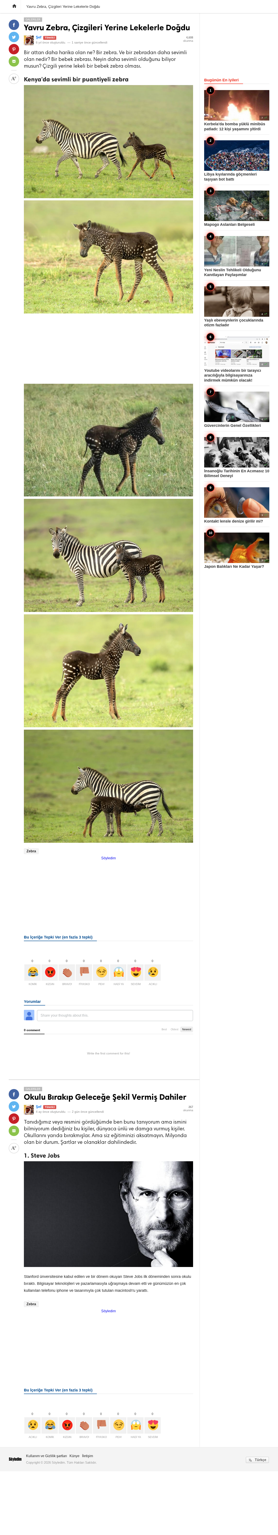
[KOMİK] (32, 972)
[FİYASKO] (84, 972)
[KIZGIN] (49, 972)
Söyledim (108, 858)
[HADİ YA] (118, 972)
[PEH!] (101, 972)
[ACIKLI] (152, 972)
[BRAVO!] (67, 972)
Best (164, 1029)
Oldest (174, 1029)
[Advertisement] (108, 346)
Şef (38, 37)
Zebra (31, 851)
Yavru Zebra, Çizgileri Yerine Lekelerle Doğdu (107, 27)
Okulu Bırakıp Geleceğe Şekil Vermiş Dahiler (105, 1097)
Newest (186, 1029)
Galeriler (33, 19)
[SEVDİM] (135, 972)
